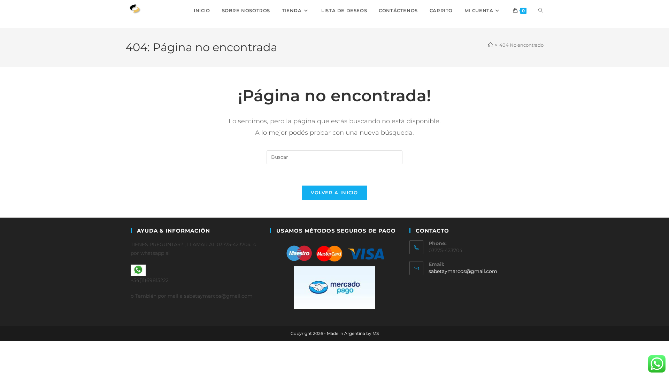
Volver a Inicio (334, 192)
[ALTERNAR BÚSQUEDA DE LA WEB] (540, 10)
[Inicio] (490, 45)
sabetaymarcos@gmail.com (463, 271)
